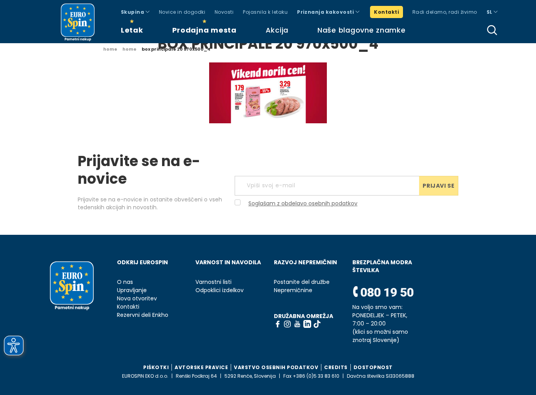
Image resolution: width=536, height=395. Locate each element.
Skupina (133, 12)
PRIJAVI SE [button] (438, 186)
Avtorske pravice (201, 367)
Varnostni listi (213, 282)
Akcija (277, 30)
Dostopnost (373, 367)
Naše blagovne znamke (361, 30)
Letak (132, 30)
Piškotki (156, 367)
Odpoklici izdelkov (219, 290)
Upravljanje (132, 290)
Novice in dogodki (182, 12)
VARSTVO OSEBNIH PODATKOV (276, 367)
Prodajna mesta (204, 30)
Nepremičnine (293, 290)
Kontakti (386, 12)
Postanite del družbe (302, 282)
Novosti (224, 12)
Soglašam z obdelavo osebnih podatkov (302, 203)
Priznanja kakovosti (326, 12)
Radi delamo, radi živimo (444, 12)
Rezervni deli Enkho (142, 315)
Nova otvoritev (137, 298)
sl (490, 12)
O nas (125, 282)
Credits (336, 367)
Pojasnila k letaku (265, 12)
